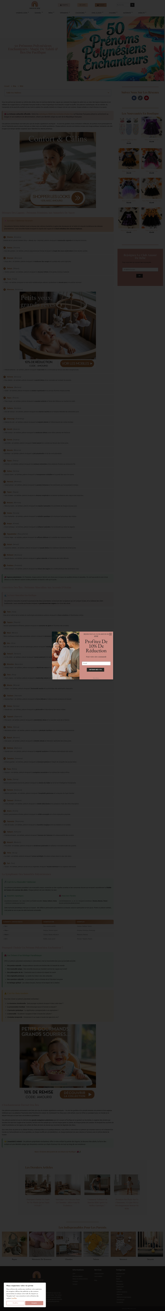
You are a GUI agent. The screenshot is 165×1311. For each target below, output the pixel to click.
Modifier (15, 1303)
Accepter (34, 1303)
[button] (110, 634)
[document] (82, 655)
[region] (25, 1295)
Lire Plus (14, 1298)
